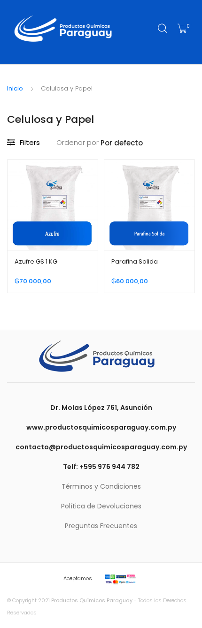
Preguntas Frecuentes (101, 525)
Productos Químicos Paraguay (91, 600)
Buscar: (163, 28)
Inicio (15, 88)
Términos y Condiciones (101, 486)
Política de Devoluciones (101, 506)
